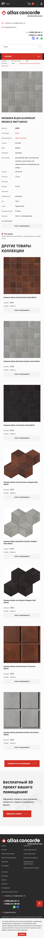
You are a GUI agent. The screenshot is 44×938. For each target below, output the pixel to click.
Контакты (5, 872)
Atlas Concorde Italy (8, 854)
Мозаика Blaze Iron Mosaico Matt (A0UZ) (19, 425)
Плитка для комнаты (31, 858)
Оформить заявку (14, 814)
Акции (4, 846)
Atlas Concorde (20, 138)
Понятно (22, 934)
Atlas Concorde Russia (9, 858)
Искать (40, 47)
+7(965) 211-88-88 (35, 35)
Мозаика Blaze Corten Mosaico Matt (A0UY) (20, 297)
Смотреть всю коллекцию (19, 764)
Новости (4, 884)
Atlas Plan (5, 862)
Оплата (4, 880)
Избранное (27, 846)
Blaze (13, 63)
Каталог (4, 850)
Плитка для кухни (30, 854)
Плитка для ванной (30, 850)
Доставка (5, 876)
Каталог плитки (16, 61)
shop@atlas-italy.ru (10, 27)
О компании (6, 888)
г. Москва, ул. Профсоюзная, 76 (14, 23)
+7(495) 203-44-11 (35, 32)
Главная (4, 61)
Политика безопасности (10, 892)
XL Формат (5, 866)
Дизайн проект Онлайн (31, 868)
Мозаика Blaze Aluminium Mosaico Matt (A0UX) (22, 361)
